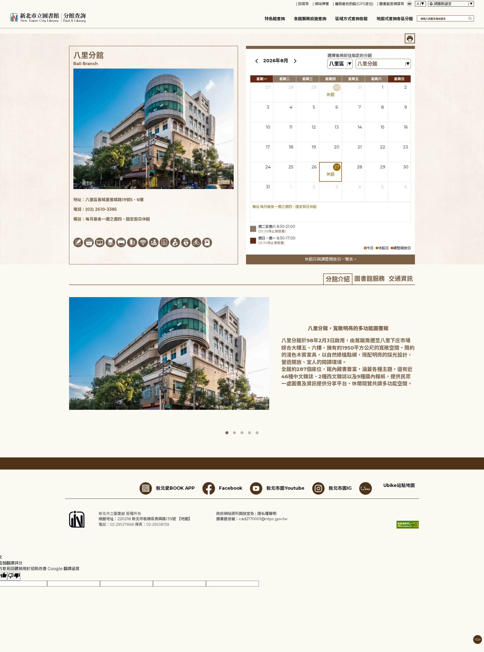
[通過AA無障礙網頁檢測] (408, 525)
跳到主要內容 (13, 3)
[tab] (337, 279)
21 (360, 147)
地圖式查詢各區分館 (395, 18)
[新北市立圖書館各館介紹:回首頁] (48, 16)
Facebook (230, 488)
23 (405, 147)
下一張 (418, 364)
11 (290, 127)
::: (2, 3)
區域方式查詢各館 (351, 18)
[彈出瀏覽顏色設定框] (409, 3)
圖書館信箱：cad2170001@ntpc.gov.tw (251, 518)
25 (291, 167)
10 (268, 127)
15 (382, 127)
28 (291, 87)
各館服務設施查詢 (310, 18)
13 (337, 127)
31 (360, 87)
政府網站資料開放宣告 (235, 513)
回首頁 (303, 4)
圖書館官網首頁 (391, 4)
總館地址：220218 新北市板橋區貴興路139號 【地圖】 (145, 518)
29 (313, 87)
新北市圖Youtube (285, 488)
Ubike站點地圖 (399, 485)
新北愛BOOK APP (175, 488)
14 (360, 127)
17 (268, 147)
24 (267, 167)
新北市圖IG (340, 488)
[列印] (410, 38)
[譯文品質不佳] (13, 576)
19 (314, 147)
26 (314, 167)
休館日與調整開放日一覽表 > (330, 259)
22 (382, 147)
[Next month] (294, 60)
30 (336, 87)
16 (406, 127)
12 (314, 127)
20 (336, 147)
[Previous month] (256, 60)
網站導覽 (322, 4)
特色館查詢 (275, 18)
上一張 (65, 364)
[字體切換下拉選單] (420, 3)
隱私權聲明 (266, 513)
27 (267, 87)
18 (291, 147)
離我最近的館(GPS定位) (354, 4)
